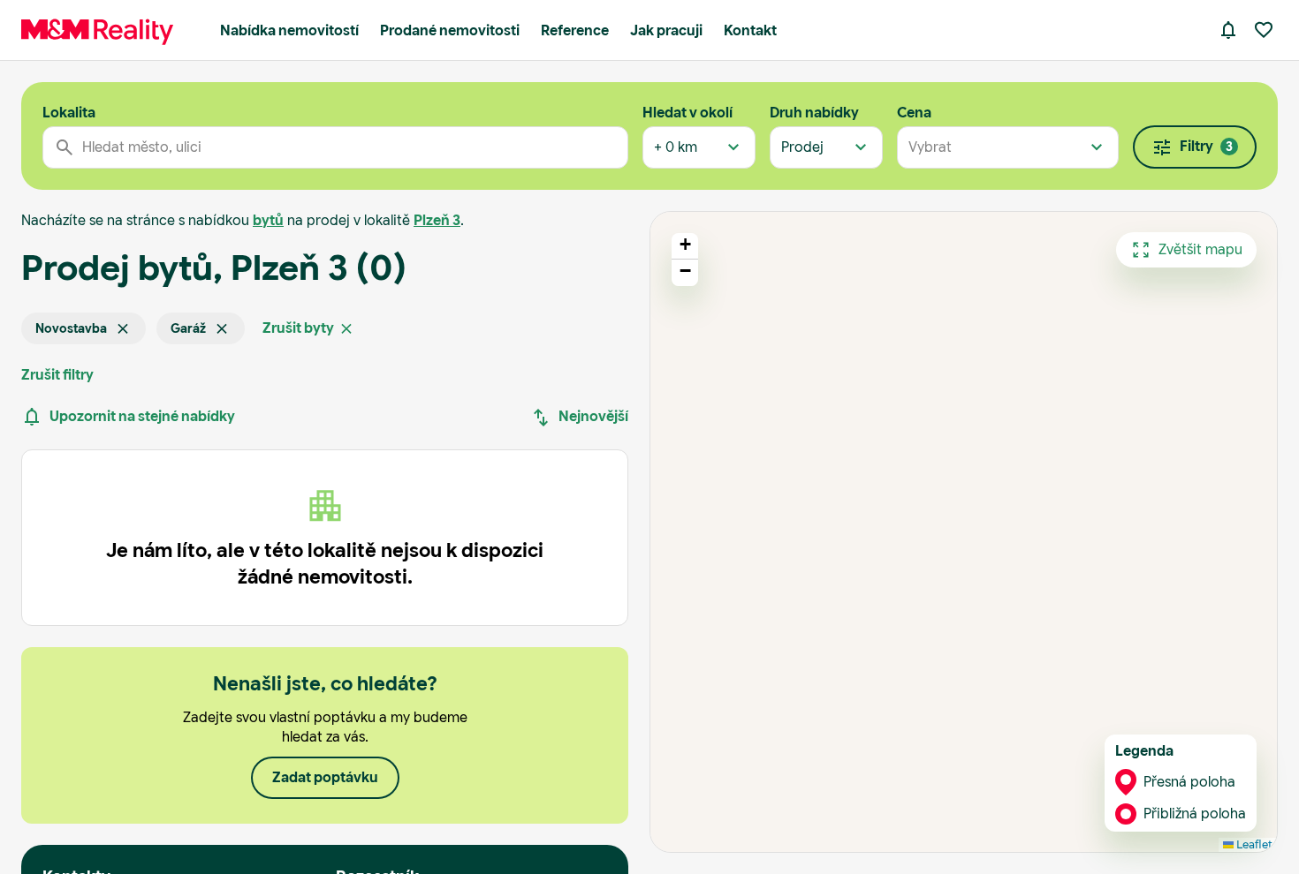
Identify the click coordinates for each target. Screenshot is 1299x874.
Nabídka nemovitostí (289, 30)
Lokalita (68, 112)
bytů (268, 220)
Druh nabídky (814, 112)
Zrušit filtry (57, 374)
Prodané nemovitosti (450, 30)
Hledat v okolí (687, 112)
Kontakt (750, 30)
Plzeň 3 (437, 220)
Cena (914, 112)
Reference (575, 30)
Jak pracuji (666, 30)
